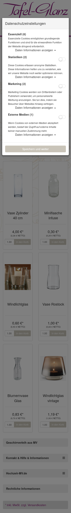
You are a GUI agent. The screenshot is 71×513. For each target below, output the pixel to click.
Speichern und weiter (35, 149)
